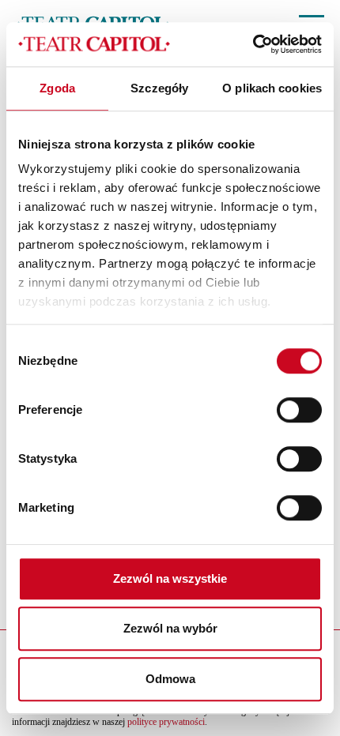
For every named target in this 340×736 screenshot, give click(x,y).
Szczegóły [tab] (159, 88)
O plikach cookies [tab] (272, 88)
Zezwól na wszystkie (170, 578)
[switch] (299, 409)
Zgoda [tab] (57, 88)
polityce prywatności (166, 721)
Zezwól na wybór (170, 628)
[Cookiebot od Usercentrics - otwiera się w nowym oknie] (252, 44)
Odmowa (170, 678)
